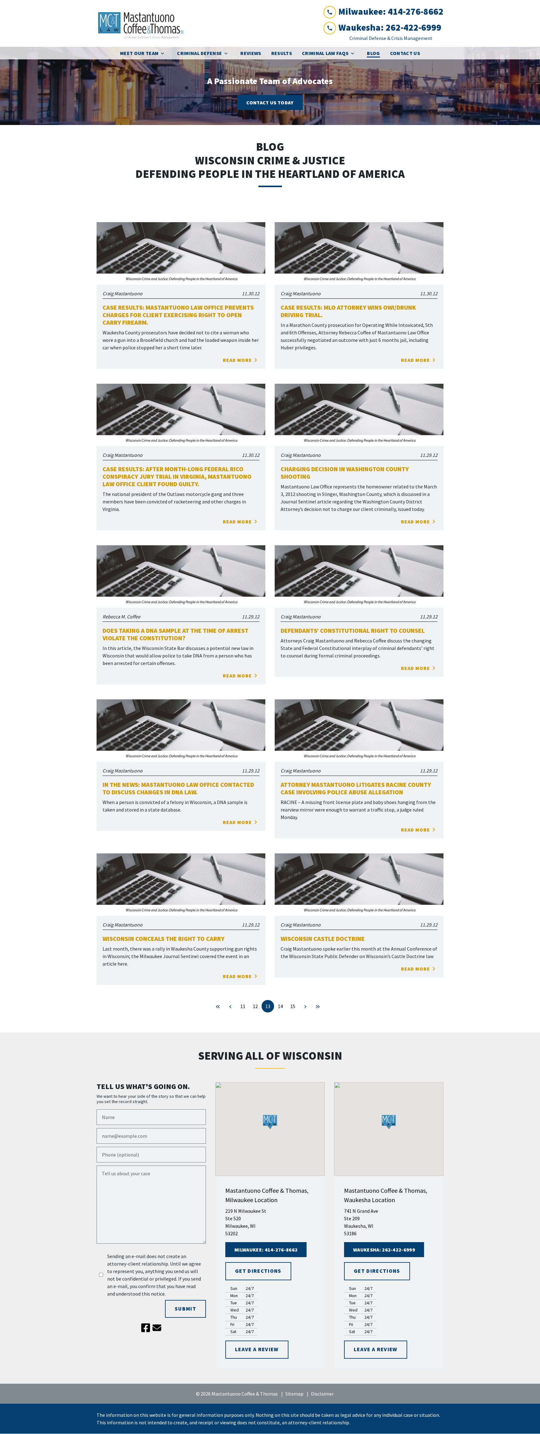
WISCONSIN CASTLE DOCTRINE (323, 938)
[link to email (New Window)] (156, 1328)
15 (292, 1006)
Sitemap (294, 1394)
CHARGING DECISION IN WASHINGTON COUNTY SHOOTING (345, 472)
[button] (270, 1122)
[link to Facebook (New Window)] (145, 1328)
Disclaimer (322, 1394)
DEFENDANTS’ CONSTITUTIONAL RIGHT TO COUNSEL (353, 630)
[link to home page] (143, 23)
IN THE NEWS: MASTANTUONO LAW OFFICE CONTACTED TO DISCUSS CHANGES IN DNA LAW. (178, 788)
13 (267, 1006)
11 (242, 1006)
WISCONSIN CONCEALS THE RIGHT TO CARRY (163, 938)
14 (280, 1006)
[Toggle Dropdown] (164, 53)
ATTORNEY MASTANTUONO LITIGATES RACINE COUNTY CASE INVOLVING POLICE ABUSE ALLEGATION (356, 788)
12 (255, 1006)
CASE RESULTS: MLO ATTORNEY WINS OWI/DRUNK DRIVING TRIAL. (348, 311)
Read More (237, 360)
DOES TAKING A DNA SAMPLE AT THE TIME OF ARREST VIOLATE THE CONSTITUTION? (175, 634)
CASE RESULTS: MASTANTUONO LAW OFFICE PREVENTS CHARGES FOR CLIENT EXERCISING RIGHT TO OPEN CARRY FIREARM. (178, 315)
